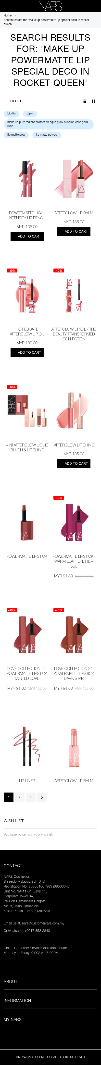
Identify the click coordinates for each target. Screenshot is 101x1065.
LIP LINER (27, 781)
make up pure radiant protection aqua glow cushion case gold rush (47, 124)
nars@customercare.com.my (43, 923)
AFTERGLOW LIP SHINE (74, 446)
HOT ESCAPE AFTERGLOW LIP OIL (27, 332)
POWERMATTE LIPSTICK (27, 557)
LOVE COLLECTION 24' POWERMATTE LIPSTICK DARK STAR (73, 674)
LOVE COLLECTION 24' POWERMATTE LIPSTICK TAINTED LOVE (27, 674)
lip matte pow (16, 134)
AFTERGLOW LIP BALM (73, 214)
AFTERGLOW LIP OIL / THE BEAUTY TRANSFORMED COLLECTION (73, 335)
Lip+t (30, 113)
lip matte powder (47, 134)
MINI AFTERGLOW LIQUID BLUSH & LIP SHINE (27, 448)
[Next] (42, 797)
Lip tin (11, 113)
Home (8, 15)
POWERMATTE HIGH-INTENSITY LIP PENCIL (27, 216)
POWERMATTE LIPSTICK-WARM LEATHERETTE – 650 (74, 562)
